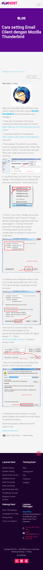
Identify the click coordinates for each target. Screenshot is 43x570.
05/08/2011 (6, 72)
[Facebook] (21, 561)
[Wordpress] (26, 561)
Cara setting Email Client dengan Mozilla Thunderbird (21, 32)
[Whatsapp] (17, 561)
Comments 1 (14, 72)
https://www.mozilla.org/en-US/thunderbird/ (20, 137)
